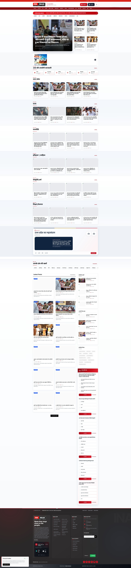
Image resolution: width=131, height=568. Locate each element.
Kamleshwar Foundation (64, 527)
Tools (35, 8)
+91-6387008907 (88, 522)
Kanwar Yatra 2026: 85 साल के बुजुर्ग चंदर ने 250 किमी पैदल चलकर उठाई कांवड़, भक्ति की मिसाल (57, 194)
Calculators (55, 524)
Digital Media (64, 524)
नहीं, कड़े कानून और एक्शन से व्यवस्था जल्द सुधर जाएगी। (87, 384)
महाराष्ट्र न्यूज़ (58, 267)
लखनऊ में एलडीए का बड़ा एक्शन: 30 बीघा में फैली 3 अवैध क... (65, 383)
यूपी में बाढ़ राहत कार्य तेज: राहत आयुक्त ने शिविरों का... (43, 382)
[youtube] (94, 562)
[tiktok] (97, 562)
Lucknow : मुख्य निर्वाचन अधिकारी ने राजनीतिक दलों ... (91, 339)
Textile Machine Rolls (64, 530)
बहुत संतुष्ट (82, 420)
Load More (54, 415)
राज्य (42, 8)
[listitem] (38, 72)
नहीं (81, 407)
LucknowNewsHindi (88, 362)
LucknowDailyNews (90, 355)
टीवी (48, 267)
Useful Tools (56, 522)
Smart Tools (85, 510)
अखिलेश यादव (83, 444)
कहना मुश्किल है (83, 410)
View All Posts (72, 274)
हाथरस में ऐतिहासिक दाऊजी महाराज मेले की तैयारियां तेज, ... (43, 315)
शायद (82, 404)
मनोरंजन (66, 8)
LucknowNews (85, 353)
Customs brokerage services (57, 535)
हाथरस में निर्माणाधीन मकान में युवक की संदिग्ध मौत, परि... (65, 291)
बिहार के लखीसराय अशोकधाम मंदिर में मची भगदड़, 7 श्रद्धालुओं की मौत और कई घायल (40, 194)
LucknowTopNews (82, 355)
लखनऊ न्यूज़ (88, 43)
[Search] (96, 4)
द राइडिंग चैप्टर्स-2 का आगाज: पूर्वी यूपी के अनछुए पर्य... (65, 405)
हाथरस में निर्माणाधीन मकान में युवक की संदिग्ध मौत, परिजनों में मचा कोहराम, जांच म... (79, 29)
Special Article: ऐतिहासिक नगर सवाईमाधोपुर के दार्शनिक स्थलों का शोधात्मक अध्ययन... (89, 169)
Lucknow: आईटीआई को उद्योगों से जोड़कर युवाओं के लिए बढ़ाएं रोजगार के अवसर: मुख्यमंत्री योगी (73, 219)
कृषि (87, 8)
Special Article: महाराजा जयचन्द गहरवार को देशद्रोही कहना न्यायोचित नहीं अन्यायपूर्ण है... (73, 169)
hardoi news (88, 351)
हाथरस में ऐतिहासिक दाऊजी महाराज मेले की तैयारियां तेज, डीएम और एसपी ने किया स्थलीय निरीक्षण (73, 93)
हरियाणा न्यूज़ (76, 267)
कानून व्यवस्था (83, 469)
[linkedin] (92, 562)
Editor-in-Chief (64, 519)
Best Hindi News (56, 526)
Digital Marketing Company (65, 532)
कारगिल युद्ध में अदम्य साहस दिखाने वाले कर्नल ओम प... (91, 279)
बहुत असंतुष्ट (82, 429)
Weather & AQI (64, 522)
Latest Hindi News (82, 351)
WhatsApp (93, 555)
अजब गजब (84, 8)
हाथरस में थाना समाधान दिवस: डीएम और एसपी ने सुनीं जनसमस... (43, 292)
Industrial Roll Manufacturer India (57, 532)
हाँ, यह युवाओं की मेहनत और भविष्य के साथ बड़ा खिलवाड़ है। (88, 380)
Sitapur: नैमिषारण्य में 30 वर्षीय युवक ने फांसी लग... (91, 291)
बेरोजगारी (82, 463)
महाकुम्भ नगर (88, 267)
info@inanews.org (89, 525)
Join (95, 536)
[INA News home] (39, 4)
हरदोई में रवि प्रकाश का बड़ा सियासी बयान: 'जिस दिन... (91, 321)
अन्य (81, 498)
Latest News (96, 510)
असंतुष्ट (82, 426)
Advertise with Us (92, 0)
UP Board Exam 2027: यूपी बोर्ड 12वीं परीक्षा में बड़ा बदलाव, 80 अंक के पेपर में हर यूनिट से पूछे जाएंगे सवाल (90, 219)
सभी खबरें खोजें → (95, 263)
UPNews (90, 353)
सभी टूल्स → (95, 68)
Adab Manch (56, 529)
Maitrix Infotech (68, 566)
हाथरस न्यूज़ (75, 43)
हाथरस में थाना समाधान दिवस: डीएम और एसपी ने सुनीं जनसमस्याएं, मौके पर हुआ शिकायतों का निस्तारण (52, 40)
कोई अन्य (82, 453)
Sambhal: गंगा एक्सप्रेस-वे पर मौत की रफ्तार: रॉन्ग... (91, 315)
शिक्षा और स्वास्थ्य (83, 472)
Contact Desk (90, 510)
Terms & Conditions (76, 541)
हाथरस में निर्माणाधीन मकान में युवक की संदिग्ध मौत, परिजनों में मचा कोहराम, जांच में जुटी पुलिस (57, 93)
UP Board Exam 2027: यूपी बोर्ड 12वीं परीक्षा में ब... (91, 285)
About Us (87, 0)
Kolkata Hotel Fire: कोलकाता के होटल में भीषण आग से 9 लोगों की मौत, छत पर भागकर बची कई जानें (73, 118)
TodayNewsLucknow (82, 357)
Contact (97, 0)
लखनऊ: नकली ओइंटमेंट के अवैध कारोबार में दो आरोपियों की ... (43, 360)
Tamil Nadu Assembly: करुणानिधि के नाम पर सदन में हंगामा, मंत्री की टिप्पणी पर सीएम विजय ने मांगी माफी (90, 118)
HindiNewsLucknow (82, 364)
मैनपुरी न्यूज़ (93, 267)
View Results (94, 394)
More (91, 8)
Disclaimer (74, 544)
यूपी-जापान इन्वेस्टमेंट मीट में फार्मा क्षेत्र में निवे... (41, 337)
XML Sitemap (75, 550)
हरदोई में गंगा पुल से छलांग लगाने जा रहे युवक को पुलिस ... (65, 359)
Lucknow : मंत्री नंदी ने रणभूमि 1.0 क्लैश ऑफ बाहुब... (91, 333)
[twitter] (87, 562)
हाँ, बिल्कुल (82, 401)
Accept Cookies (6, 564)
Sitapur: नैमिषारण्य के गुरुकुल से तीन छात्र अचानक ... (91, 297)
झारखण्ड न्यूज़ (82, 267)
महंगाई (82, 466)
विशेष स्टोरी (79, 8)
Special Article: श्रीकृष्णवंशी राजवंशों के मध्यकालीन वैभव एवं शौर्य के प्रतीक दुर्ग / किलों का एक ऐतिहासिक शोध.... (57, 169)
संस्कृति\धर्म (61, 8)
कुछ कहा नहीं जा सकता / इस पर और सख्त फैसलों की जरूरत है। (88, 391)
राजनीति (46, 8)
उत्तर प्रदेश (39, 8)
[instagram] (89, 562)
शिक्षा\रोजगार (56, 8)
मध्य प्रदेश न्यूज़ (64, 267)
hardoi (80, 353)
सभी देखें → (95, 79)
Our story (36, 539)
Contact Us (64, 534)
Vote (86, 394)
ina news (93, 351)
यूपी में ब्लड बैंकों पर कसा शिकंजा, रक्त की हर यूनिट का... (65, 337)
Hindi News (81, 362)
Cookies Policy (75, 546)
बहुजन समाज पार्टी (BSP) (84, 492)
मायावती (82, 447)
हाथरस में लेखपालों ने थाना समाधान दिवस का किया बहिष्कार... (64, 315)
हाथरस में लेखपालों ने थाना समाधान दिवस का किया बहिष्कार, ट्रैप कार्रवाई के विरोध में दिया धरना (90, 93)
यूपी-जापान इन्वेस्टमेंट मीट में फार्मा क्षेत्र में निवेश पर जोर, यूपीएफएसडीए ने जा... (91, 46)
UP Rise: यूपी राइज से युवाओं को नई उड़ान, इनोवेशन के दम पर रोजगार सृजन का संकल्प (57, 219)
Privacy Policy (75, 543)
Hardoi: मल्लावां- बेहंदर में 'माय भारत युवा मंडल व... (91, 327)
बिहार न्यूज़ (53, 267)
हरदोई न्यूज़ (40, 267)
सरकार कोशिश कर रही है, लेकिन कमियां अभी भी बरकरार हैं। (88, 387)
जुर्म (75, 8)
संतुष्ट (81, 423)
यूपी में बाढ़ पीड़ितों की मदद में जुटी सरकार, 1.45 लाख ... (43, 405)
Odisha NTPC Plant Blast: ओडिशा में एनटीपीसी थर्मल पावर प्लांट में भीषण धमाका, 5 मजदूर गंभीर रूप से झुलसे (40, 118)
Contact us (87, 555)
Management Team (57, 521)
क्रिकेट (45, 267)
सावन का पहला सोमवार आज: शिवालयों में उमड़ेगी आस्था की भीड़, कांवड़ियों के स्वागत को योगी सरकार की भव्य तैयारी (73, 194)
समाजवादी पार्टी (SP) (84, 489)
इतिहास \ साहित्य (51, 8)
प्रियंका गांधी (82, 450)
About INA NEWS (56, 519)
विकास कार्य (82, 475)
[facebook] (84, 562)
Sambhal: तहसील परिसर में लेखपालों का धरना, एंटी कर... (91, 303)
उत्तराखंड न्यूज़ (70, 267)
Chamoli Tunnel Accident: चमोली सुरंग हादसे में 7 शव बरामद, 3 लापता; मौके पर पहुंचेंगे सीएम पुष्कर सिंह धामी (62, 243)
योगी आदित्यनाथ (83, 441)
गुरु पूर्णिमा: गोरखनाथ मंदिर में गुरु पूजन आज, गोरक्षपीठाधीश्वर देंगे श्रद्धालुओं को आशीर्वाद (90, 194)
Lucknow (88, 357)
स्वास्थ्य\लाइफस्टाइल (71, 8)
